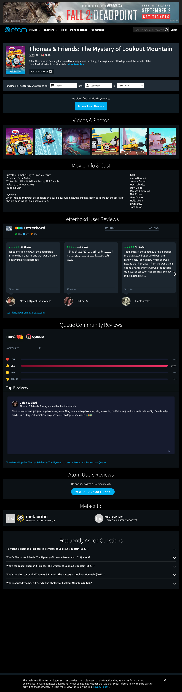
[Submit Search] (166, 29)
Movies (33, 29)
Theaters (49, 29)
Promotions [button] (97, 29)
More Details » (76, 64)
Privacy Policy (101, 686)
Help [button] (64, 29)
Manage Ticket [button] (78, 29)
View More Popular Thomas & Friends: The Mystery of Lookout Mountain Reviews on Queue (56, 462)
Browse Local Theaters (91, 106)
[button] (63, 85)
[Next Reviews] (174, 273)
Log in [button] (173, 29)
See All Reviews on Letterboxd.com (25, 312)
